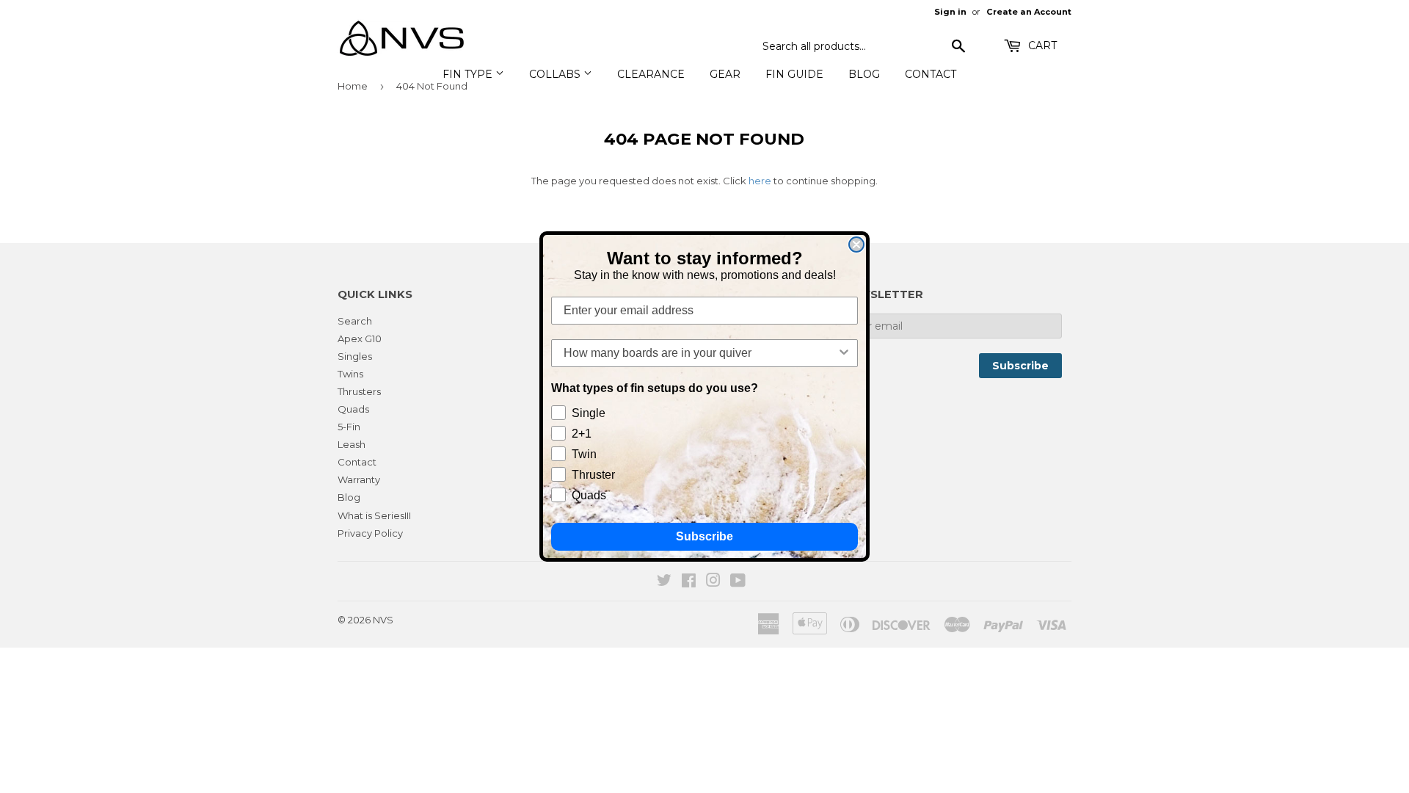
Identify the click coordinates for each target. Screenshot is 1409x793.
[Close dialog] (856, 244)
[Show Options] (844, 353)
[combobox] (700, 353)
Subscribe (704, 536)
